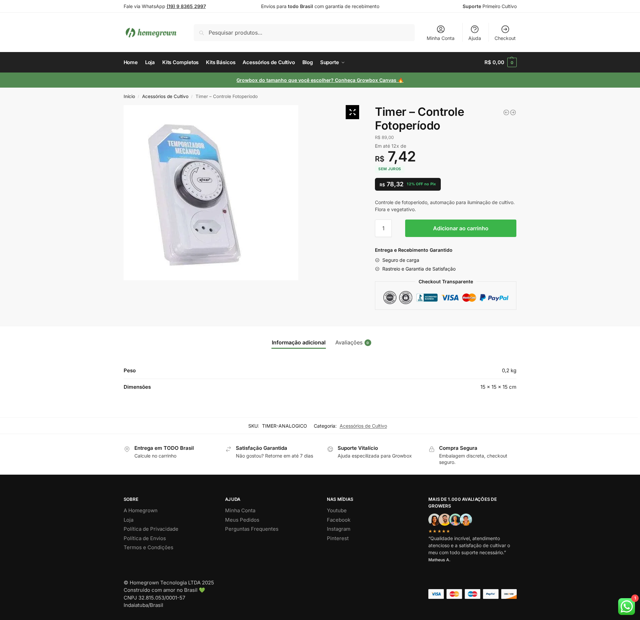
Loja (128, 520)
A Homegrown (141, 510)
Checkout (505, 38)
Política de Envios (145, 538)
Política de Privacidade (151, 529)
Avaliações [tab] (352, 342)
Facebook (338, 520)
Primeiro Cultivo (490, 6)
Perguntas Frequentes (252, 529)
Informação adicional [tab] (299, 342)
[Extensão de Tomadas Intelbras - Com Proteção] (513, 112)
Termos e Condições (148, 547)
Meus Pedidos (242, 520)
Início (129, 96)
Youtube (337, 510)
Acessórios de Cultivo (165, 96)
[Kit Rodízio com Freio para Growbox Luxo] (506, 112)
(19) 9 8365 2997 (186, 6)
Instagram (338, 529)
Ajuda (474, 38)
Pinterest (338, 538)
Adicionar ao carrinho (460, 228)
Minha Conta (441, 38)
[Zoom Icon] (352, 112)
